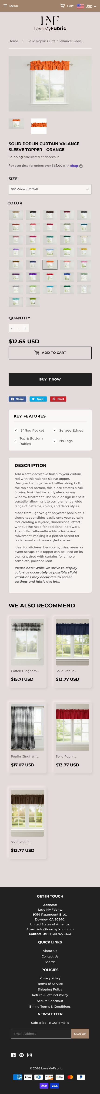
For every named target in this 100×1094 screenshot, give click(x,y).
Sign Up (80, 1033)
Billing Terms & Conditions (50, 1006)
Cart (69, 6)
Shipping (16, 157)
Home (13, 41)
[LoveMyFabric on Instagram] (29, 1056)
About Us (50, 951)
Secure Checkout (50, 1001)
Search (50, 962)
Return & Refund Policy (50, 995)
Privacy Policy (50, 978)
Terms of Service (50, 984)
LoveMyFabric (51, 1068)
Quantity (19, 318)
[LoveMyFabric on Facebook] (13, 1056)
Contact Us (50, 956)
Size (13, 179)
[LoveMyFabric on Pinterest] (21, 1056)
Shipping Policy (50, 989)
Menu (13, 6)
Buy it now (50, 379)
